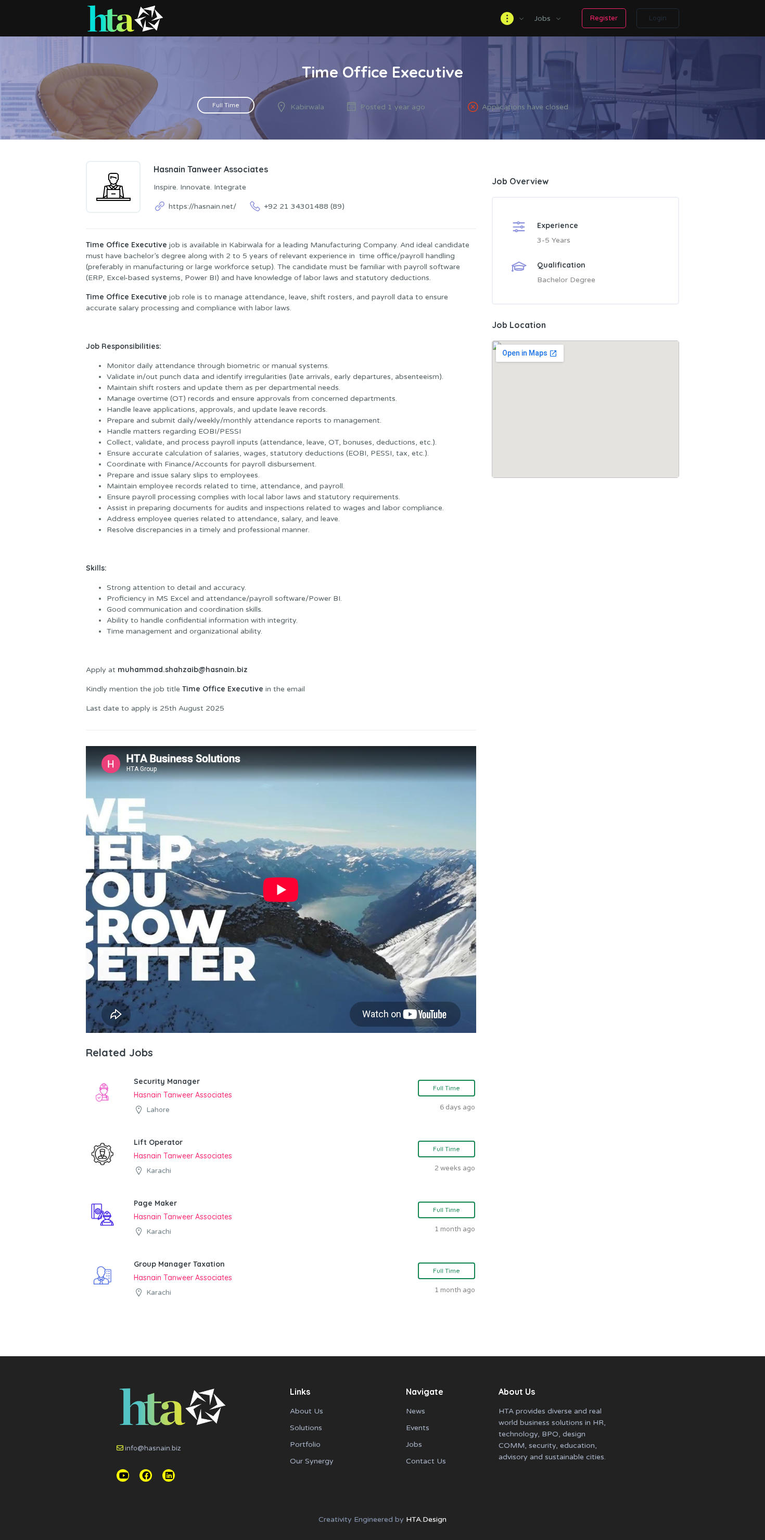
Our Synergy (312, 1461)
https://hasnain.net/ (202, 206)
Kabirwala (307, 107)
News (415, 1411)
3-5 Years (553, 240)
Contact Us (426, 1461)
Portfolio (305, 1444)
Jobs (542, 18)
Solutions (306, 1427)
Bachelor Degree (566, 279)
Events (417, 1427)
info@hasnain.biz (153, 1448)
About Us (306, 1411)
